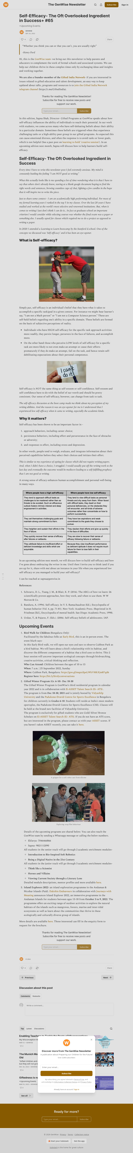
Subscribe (66, 1073)
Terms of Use (79, 1079)
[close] (91, 1040)
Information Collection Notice (65, 1082)
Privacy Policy (86, 1082)
